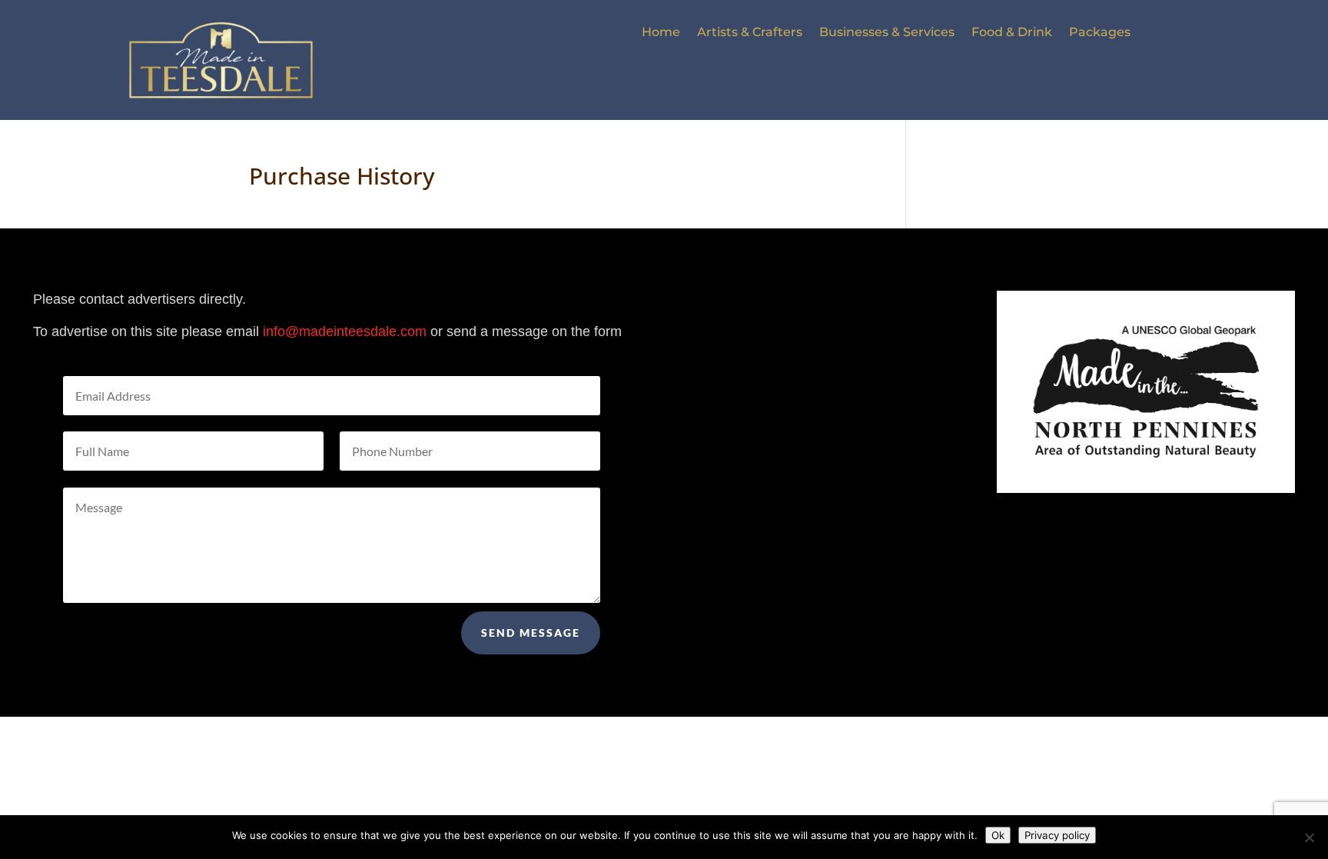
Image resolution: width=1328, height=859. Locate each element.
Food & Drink (1011, 33)
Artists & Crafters (749, 33)
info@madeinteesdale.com (345, 331)
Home (661, 33)
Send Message (530, 632)
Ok (997, 835)
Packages (1099, 33)
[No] (1308, 837)
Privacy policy (1057, 835)
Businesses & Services (886, 33)
